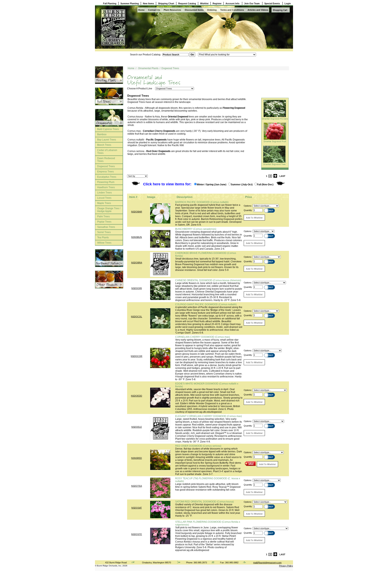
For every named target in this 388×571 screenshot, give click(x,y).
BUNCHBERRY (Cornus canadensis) (195, 229)
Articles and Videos (258, 10)
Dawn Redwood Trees (106, 160)
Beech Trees (104, 145)
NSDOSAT (136, 508)
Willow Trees (104, 242)
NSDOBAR (136, 211)
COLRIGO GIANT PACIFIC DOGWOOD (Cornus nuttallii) (206, 304)
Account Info (233, 3)
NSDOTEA (136, 486)
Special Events (272, 3)
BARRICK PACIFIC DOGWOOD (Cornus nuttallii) (202, 202)
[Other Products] (109, 75)
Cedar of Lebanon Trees (107, 151)
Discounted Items (194, 10)
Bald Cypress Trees (108, 129)
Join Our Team (252, 3)
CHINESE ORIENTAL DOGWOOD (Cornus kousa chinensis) (208, 280)
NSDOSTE (136, 534)
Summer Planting (129, 3)
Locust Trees (104, 197)
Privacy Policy (286, 566)
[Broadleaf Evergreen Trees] (109, 279)
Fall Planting (109, 3)
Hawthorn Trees (106, 187)
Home (141, 10)
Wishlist (204, 3)
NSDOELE (136, 427)
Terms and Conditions (232, 10)
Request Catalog (187, 3)
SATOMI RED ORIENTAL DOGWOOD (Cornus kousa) (204, 501)
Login (288, 3)
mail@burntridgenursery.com (267, 562)
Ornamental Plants (148, 68)
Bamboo (101, 134)
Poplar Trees (104, 221)
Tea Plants (103, 237)
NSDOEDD (136, 396)
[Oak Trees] (109, 118)
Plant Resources (172, 10)
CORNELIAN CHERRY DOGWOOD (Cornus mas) (202, 337)
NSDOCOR (136, 356)
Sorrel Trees (104, 232)
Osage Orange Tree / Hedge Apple (108, 210)
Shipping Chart (166, 3)
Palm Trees (103, 216)
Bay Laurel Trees (106, 139)
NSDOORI (136, 288)
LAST (282, 176)
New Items (148, 3)
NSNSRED (136, 458)
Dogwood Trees (106, 166)
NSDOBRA (136, 262)
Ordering (212, 10)
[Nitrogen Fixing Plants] (109, 96)
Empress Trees (105, 171)
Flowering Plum (105, 182)
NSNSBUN (136, 237)
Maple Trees (104, 203)
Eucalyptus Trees (106, 176)
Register (217, 3)
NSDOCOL (136, 316)
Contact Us (154, 10)
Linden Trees (104, 192)
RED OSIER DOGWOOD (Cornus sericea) (198, 445)
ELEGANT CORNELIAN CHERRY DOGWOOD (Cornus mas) (208, 416)
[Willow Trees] (109, 258)
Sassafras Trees (106, 227)
